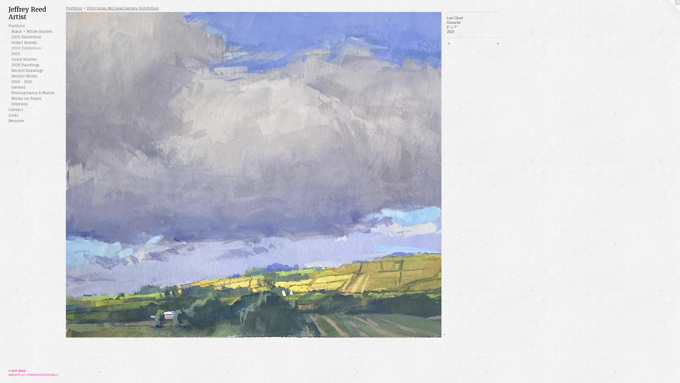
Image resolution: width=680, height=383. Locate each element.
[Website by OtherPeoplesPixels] (669, 10)
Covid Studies (24, 59)
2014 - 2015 (21, 81)
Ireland (18, 87)
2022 (15, 53)
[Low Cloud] (253, 175)
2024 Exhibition (26, 48)
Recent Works (24, 76)
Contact (15, 109)
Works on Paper (26, 98)
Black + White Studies (32, 31)
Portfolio (16, 25)
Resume (16, 120)
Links (13, 115)
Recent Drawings (27, 70)
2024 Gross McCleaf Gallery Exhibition (123, 8)
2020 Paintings (25, 65)
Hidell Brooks (24, 42)
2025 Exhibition (26, 37)
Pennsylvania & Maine (32, 92)
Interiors (19, 104)
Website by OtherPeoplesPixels (33, 374)
